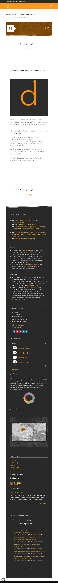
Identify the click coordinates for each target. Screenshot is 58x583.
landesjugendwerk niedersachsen (27, 232)
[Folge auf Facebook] (14, 331)
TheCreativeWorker (13, 17)
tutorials (29, 49)
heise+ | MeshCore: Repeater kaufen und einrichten (29, 551)
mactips (29, 194)
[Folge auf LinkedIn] (23, 331)
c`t (13, 520)
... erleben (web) (22, 357)
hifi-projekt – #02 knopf (18, 494)
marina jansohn (27, 250)
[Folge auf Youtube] (20, 331)
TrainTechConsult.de (19, 222)
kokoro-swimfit (31, 224)
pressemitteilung (32, 285)
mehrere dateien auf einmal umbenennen (20, 14)
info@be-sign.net (18, 325)
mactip (28, 17)
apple (12, 460)
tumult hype (15, 467)
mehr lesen (42, 502)
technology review (25, 524)
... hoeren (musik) (23, 348)
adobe (29, 520)
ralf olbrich (20, 224)
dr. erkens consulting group (25, 238)
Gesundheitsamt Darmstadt (25, 220)
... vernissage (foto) (23, 362)
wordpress (14, 465)
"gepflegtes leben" (22, 226)
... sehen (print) (22, 353)
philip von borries (32, 264)
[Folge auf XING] (26, 331)
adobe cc (13, 463)
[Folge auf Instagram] (17, 331)
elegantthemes (15, 470)
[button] (3, 579)
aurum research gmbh (31, 228)
